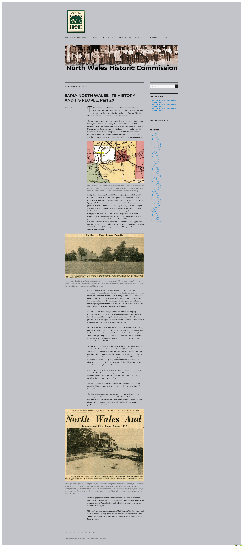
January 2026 (155, 142)
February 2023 (155, 184)
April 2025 (154, 156)
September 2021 (156, 206)
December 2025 (156, 144)
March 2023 (155, 182)
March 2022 (155, 196)
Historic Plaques (141, 37)
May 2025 (154, 154)
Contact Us (122, 37)
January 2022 (155, 198)
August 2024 (155, 164)
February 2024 (155, 172)
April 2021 (154, 214)
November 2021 (156, 202)
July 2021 (154, 210)
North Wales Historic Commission (77, 37)
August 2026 (155, 134)
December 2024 (156, 158)
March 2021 (155, 216)
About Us (96, 37)
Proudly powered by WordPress (96, 538)
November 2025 (156, 146)
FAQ (130, 37)
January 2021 (155, 220)
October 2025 (155, 148)
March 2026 (155, 140)
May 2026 (154, 136)
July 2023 (154, 178)
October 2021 (155, 204)
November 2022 (156, 188)
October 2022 (155, 190)
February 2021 (155, 218)
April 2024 (154, 168)
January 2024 (155, 174)
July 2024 (154, 166)
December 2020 (156, 222)
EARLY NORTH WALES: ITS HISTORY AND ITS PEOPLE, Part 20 (100, 97)
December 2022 (156, 186)
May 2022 (154, 192)
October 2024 (155, 162)
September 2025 (156, 150)
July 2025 (154, 152)
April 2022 (154, 194)
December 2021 (156, 200)
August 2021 (155, 208)
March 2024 (155, 170)
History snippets (109, 37)
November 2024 (156, 160)
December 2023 (156, 176)
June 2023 (154, 180)
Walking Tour (154, 37)
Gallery (164, 37)
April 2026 (154, 138)
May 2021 (154, 212)
